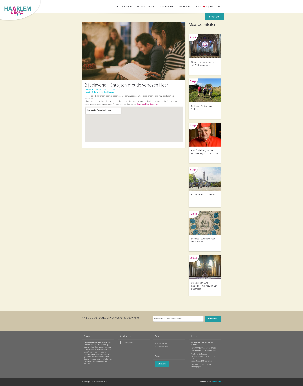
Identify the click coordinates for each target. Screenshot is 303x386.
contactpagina (196, 367)
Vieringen (127, 6)
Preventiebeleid (162, 347)
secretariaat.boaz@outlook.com (204, 350)
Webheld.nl (216, 382)
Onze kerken (183, 6)
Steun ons (214, 16)
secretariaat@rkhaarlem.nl (202, 361)
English (209, 6)
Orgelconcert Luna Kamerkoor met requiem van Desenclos (204, 286)
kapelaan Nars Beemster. (147, 104)
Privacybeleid (162, 343)
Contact (198, 6)
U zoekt (153, 6)
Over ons (140, 6)
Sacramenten (167, 6)
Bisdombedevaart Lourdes (203, 194)
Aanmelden (212, 318)
